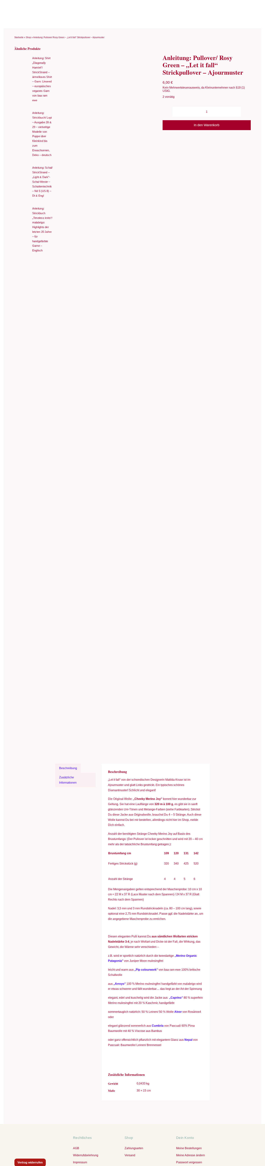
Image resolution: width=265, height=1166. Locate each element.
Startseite (18, 37)
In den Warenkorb (206, 125)
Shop (28, 37)
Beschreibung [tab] (68, 768)
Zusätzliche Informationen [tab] (68, 780)
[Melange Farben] (108, 401)
